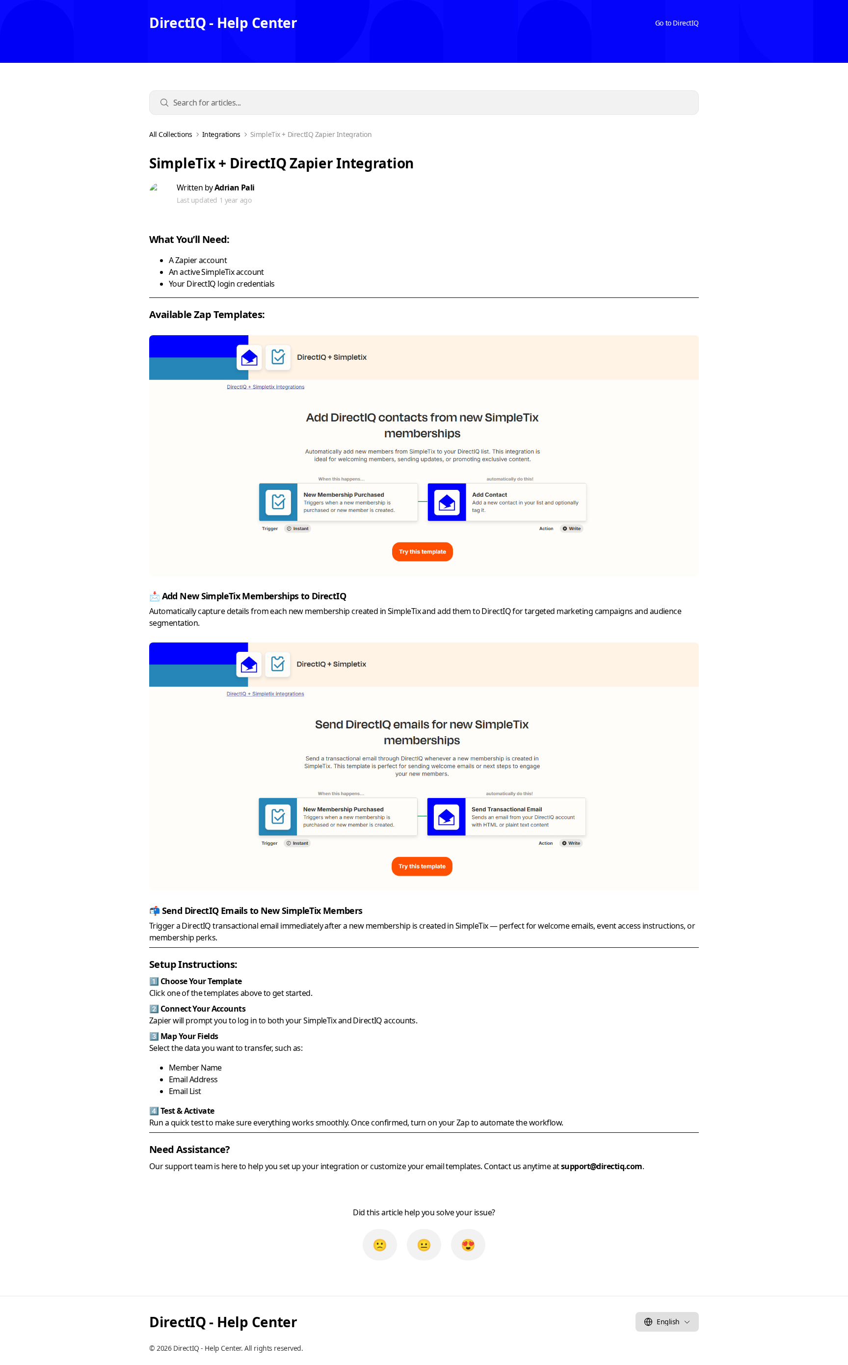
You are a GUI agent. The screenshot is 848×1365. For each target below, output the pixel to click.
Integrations (221, 134)
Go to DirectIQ (677, 22)
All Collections (170, 134)
